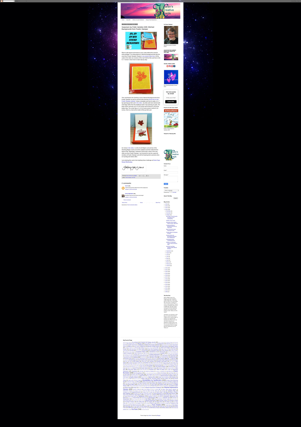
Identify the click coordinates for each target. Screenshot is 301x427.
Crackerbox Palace (140, 351)
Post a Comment (127, 200)
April (167, 260)
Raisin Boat (128, 387)
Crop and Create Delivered (140, 355)
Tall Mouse (135, 400)
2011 (166, 288)
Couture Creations (174, 350)
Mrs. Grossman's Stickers (155, 378)
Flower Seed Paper (135, 365)
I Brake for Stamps (160, 369)
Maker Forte (142, 375)
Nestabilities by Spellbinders (152, 380)
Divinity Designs (132, 360)
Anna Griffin (147, 343)
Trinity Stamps (175, 405)
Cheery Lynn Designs (165, 347)
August (168, 252)
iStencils (162, 371)
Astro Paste (175, 343)
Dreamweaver (175, 360)
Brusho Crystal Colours (153, 346)
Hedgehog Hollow (171, 368)
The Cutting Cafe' (140, 401)
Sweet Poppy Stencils (127, 400)
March (167, 262)
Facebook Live (147, 362)
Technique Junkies (163, 400)
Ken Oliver (147, 373)
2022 (166, 267)
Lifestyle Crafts (135, 374)
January (168, 265)
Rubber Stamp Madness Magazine (169, 389)
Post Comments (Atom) (132, 204)
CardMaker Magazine (129, 347)
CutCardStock (165, 355)
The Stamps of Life (139, 403)
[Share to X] (145, 175)
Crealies (162, 353)
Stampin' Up (166, 397)
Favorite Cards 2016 (157, 362)
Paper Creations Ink (173, 381)
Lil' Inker (141, 374)
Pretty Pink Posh (146, 385)
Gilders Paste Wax (143, 366)
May (167, 258)
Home (123, 19)
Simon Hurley (126, 394)
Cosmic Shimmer (165, 350)
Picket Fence (140, 384)
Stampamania (144, 397)
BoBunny (130, 346)
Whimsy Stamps (165, 407)
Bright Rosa (143, 346)
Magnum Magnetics (134, 375)
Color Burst (131, 350)
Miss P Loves (125, 378)
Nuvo (138, 381)
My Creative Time (166, 378)
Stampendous (152, 397)
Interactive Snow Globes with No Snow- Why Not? (172, 223)
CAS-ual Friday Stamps (139, 347)
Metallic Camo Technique (163, 377)
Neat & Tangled (138, 380)
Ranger (135, 387)
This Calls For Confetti (164, 403)
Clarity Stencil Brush (133, 349)
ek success (151, 361)
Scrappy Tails (145, 392)
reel (139, 387)
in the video (130, 148)
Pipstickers (171, 384)
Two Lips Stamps (136, 406)
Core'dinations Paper (154, 350)
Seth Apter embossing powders (146, 393)
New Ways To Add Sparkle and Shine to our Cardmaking (171, 217)
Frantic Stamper (128, 177)
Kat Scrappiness (138, 373)
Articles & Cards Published (138, 19)
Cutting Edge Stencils (127, 357)
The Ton (146, 403)
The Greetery (149, 401)
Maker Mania (149, 375)
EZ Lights (130, 362)
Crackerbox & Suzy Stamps (129, 351)
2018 (166, 275)
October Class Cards (170, 220)
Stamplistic (175, 397)
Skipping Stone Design (164, 394)
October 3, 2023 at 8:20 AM (131, 189)
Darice (148, 357)
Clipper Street (163, 349)
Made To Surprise (173, 374)
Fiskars (165, 364)
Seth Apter (136, 393)
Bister (158, 344)
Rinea (153, 389)
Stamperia (160, 397)
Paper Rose (135, 383)
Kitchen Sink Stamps (162, 373)
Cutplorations (173, 355)
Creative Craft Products (143, 354)
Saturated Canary (137, 390)
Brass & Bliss (136, 346)
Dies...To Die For (171, 358)
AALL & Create (161, 342)
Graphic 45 (129, 368)
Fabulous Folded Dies (138, 362)
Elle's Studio (171, 361)
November (168, 213)
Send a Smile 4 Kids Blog (162, 392)
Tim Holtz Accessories (135, 405)
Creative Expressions (154, 354)
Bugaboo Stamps (174, 346)
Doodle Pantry (153, 360)
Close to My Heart (172, 349)
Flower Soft (142, 365)
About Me (128, 19)
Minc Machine (173, 377)
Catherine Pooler (149, 347)
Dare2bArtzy (143, 357)
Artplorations (168, 343)
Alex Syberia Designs (169, 342)
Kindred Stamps (153, 373)
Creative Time (165, 354)
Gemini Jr (137, 366)
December (168, 211)
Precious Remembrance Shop (135, 385)
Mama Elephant (156, 375)
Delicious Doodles (174, 357)
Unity (150, 406)
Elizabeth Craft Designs (162, 361)
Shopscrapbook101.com (158, 393)
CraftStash (151, 353)
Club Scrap (125, 350)
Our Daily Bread (165, 381)
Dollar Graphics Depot (143, 360)
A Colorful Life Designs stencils (148, 342)
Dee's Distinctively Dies (164, 357)
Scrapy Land (152, 392)
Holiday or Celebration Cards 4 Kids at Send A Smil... (171, 243)
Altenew (139, 343)
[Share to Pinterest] (148, 175)
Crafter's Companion (127, 353)
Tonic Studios (156, 405)
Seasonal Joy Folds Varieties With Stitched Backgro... (171, 247)
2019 (166, 273)
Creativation (135, 354)
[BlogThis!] (143, 175)
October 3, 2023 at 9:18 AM (131, 197)
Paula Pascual (167, 383)
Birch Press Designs (150, 344)
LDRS (177, 373)
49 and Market (135, 342)
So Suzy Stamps (175, 394)
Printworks (161, 385)
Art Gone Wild (153, 343)
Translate (174, 192)
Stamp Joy (130, 397)
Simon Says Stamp (136, 394)
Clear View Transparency (153, 349)
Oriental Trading (157, 381)
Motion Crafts (144, 378)
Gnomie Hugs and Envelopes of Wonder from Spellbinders (171, 236)
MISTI (131, 378)
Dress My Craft (128, 361)
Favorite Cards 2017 (166, 362)
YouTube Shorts (145, 409)
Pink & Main (154, 384)
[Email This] (142, 175)
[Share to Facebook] (146, 175)
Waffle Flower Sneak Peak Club (142, 407)
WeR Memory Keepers (155, 407)
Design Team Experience (151, 19)
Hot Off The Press (143, 369)
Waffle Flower (131, 407)
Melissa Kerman (144, 377)
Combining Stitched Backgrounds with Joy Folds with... (171, 226)
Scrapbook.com (126, 392)
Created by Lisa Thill (128, 354)
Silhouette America (171, 393)
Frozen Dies (165, 365)
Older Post (158, 202)
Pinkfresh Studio (162, 384)
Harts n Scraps (153, 368)
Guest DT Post (136, 368)
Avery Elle (125, 344)
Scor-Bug (163, 390)
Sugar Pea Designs (158, 399)
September (168, 251)
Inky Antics (142, 371)
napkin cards (130, 380)
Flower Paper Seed (126, 365)
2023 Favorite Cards (126, 342)
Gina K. (150, 366)
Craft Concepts (162, 351)
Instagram (158, 371)
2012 (166, 286)
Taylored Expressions (150, 400)
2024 (166, 207)
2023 (166, 209)
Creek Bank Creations (128, 355)
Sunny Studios (167, 399)
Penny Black (131, 384)
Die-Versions (161, 358)
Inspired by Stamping (150, 371)
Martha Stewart (134, 377)
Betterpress (141, 344)
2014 (166, 282)
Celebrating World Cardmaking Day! (170, 240)
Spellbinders (142, 396)
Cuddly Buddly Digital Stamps (154, 355)
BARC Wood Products (133, 344)
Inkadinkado (134, 371)
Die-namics (149, 358)
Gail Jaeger (127, 366)
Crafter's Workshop (138, 353)
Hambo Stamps (144, 368)
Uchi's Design (144, 406)
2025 (166, 205)
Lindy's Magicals (149, 374)
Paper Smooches (143, 383)
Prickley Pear (154, 385)
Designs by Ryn (128, 358)
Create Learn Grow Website (173, 353)
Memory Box (152, 377)
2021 (166, 269)
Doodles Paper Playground (164, 360)
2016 (166, 278)
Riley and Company (146, 389)
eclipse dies (144, 361)
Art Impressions (160, 343)
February (168, 263)
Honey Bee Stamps (132, 369)
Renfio (143, 387)
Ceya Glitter (156, 347)
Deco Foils (154, 357)
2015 (166, 280)
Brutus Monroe (165, 346)
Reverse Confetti (136, 389)
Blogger (158, 415)
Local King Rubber (164, 374)
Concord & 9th (145, 350)
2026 (166, 204)
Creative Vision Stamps (173, 354)
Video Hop (155, 406)
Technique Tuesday (173, 400)
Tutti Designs (128, 406)
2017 (166, 277)
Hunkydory (151, 369)
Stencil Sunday (135, 399)
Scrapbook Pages (172, 390)
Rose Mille (158, 389)
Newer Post (124, 202)
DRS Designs (136, 361)
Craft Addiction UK (153, 351)
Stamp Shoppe (136, 397)
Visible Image (162, 406)
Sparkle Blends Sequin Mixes (130, 396)
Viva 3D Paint (170, 406)
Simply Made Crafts (148, 394)
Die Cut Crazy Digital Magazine (140, 358)
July (167, 254)
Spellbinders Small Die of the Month (155, 396)
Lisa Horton (157, 374)
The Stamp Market (130, 403)
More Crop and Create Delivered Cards (171, 230)
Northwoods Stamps (131, 381)
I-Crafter (168, 369)
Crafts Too (145, 353)
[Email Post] (140, 175)
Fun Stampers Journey (173, 365)
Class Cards (141, 349)
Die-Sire (155, 358)
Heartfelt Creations (162, 368)
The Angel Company (129, 401)
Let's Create (127, 374)
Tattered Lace (141, 400)
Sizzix (154, 394)
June (167, 256)
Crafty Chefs (156, 353)
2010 (166, 289)
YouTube (133, 177)
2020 (166, 271)
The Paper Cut (168, 401)
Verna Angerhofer (129, 193)
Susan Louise (174, 399)
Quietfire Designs (174, 385)
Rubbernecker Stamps (127, 390)
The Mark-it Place (158, 401)
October (168, 214)
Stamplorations (126, 399)
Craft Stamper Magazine (172, 351)
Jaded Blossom (169, 371)
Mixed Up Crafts (137, 378)
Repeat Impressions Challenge (153, 387)
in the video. (139, 103)
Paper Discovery (128, 383)
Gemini (132, 366)
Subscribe (171, 101)
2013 (166, 284)
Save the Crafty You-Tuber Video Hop (151, 390)
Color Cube (138, 350)
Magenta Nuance (126, 375)
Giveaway (171, 366)
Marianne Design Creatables (167, 375)
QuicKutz (166, 385)
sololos (149, 415)
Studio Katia (141, 399)
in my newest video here (148, 56)
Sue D (126, 185)
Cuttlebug (135, 357)
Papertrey (160, 383)
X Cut (129, 409)
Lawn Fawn (171, 373)
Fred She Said (158, 365)
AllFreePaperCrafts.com (131, 343)
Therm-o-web (153, 403)
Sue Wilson (148, 399)
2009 (166, 291)
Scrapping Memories (135, 392)
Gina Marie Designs (160, 366)
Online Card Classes (147, 381)
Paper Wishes (152, 383)
